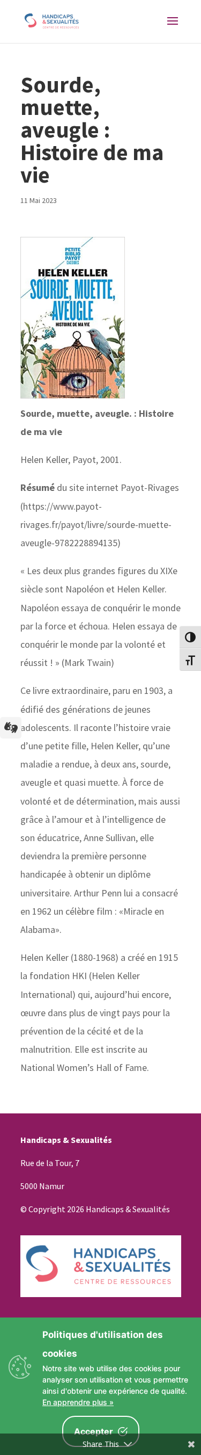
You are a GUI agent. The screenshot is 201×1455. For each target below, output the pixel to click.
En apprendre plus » (78, 1402)
